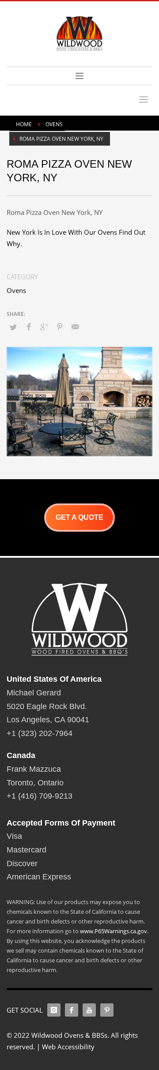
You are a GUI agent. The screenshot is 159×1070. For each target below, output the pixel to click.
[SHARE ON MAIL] (75, 326)
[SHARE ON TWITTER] (13, 327)
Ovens (16, 290)
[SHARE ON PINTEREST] (59, 326)
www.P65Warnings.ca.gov (113, 931)
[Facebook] (71, 1010)
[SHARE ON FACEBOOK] (28, 326)
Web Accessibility (68, 1046)
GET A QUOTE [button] (79, 517)
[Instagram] (54, 1010)
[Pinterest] (107, 1010)
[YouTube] (89, 1010)
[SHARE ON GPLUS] (44, 326)
